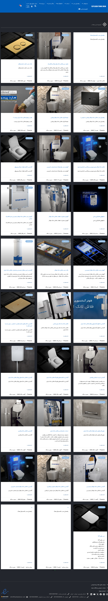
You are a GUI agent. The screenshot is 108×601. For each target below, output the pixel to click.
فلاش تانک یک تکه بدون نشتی (60, 324)
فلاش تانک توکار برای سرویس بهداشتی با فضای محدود (91, 167)
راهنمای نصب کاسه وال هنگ (97, 35)
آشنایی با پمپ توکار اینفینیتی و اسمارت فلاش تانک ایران (18, 270)
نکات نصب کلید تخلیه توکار (25, 64)
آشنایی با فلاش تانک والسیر (25, 431)
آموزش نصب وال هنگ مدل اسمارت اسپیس (57, 167)
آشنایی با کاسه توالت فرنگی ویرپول (23, 167)
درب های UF (101, 536)
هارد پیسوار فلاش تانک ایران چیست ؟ (22, 117)
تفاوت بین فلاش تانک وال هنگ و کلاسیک (58, 64)
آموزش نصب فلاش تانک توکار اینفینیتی (95, 270)
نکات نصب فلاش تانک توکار (61, 270)
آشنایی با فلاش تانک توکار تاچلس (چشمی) (57, 487)
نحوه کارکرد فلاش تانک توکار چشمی (59, 117)
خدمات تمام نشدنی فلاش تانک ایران (59, 431)
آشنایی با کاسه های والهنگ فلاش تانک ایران (57, 377)
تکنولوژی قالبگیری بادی (99, 216)
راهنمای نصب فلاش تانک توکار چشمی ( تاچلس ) (93, 117)
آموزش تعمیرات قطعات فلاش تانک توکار (58, 216)
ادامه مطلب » (102, 76)
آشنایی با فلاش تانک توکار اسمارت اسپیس (21, 487)
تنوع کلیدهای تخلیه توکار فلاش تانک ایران (94, 431)
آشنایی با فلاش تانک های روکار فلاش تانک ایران (20, 377)
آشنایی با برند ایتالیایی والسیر (97, 377)
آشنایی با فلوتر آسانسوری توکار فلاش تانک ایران (93, 324)
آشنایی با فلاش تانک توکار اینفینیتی (96, 487)
